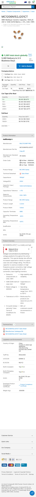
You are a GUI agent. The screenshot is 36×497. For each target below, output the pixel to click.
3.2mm (22, 204)
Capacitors (25, 11)
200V (21, 181)
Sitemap (31, 474)
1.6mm (22, 207)
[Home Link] (14, 2)
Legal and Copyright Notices (22, 472)
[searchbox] (16, 6)
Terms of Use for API (21, 474)
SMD (21, 211)
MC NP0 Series (24, 169)
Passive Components (13, 11)
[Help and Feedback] (32, 493)
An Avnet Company (7, 484)
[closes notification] (28, 249)
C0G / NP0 (23, 195)
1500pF (22, 177)
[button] (3, 2)
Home (3, 11)
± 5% (21, 190)
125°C (21, 221)
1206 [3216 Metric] (26, 186)
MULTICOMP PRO (25, 143)
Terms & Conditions (7, 474)
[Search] (32, 6)
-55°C (21, 216)
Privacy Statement (7, 472)
